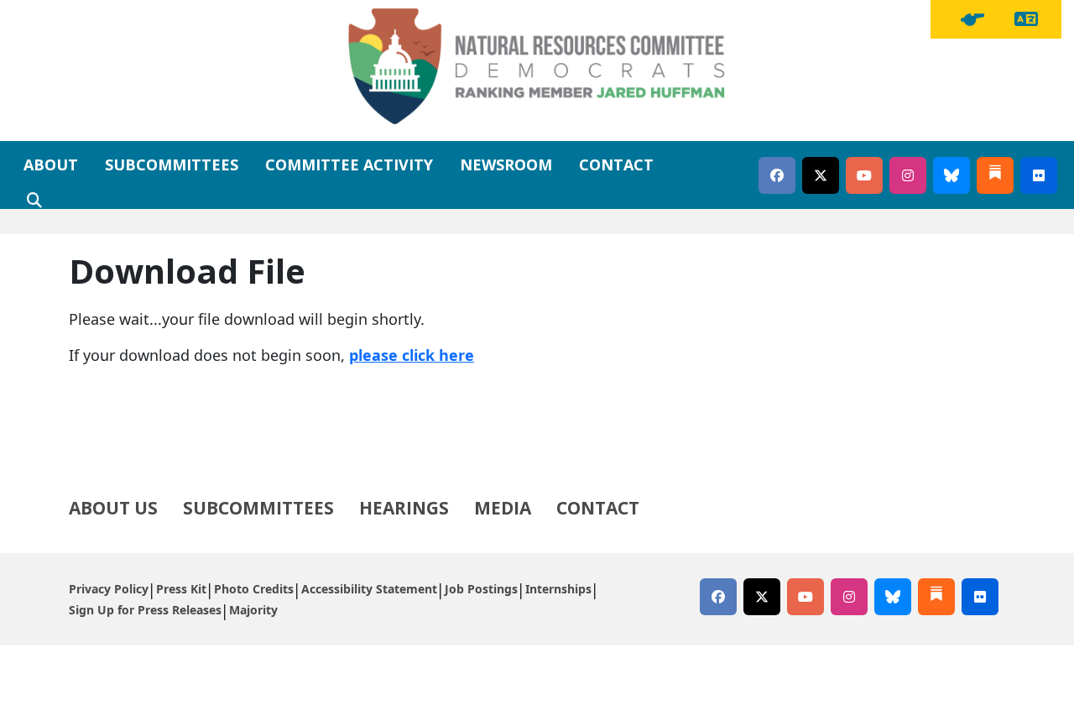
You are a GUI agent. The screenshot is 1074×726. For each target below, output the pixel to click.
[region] (972, 19)
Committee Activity (349, 164)
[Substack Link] (995, 175)
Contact (616, 164)
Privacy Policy (109, 589)
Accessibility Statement (369, 589)
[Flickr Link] (1038, 175)
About (50, 164)
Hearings (404, 508)
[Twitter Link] (820, 175)
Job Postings (481, 589)
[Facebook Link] (777, 175)
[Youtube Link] (864, 175)
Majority (253, 610)
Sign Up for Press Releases (145, 610)
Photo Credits (254, 589)
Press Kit (181, 589)
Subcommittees (171, 164)
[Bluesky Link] (951, 175)
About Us (113, 508)
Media (502, 508)
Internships (558, 589)
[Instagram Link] (907, 175)
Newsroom (506, 164)
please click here (411, 355)
